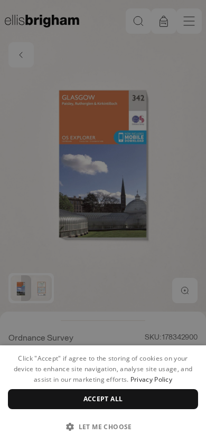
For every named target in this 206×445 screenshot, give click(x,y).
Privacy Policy (151, 379)
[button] (103, 426)
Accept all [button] (103, 398)
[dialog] (103, 395)
